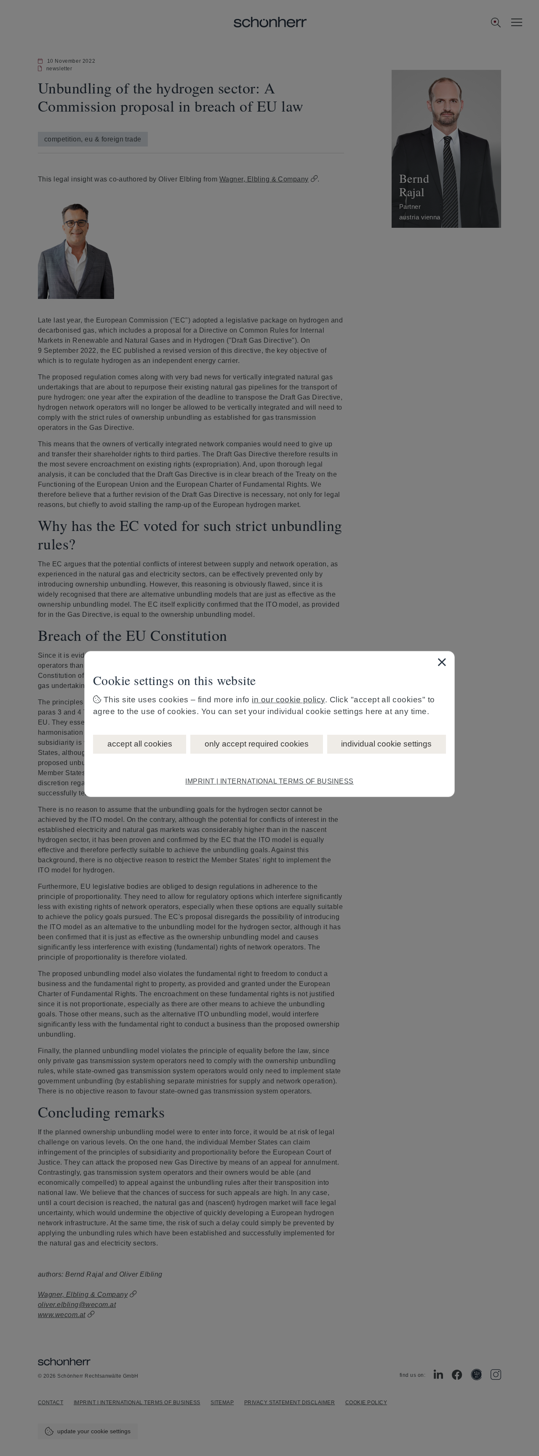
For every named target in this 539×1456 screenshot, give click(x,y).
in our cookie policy (288, 699)
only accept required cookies (257, 743)
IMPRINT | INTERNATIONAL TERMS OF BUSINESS (269, 781)
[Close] (441, 662)
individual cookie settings (386, 743)
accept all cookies (139, 743)
